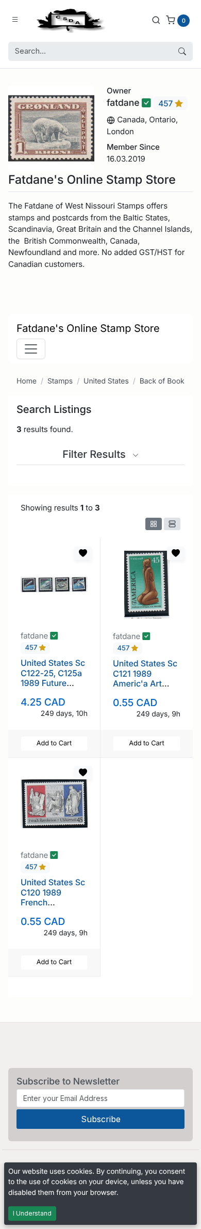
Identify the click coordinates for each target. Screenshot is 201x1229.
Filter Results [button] (95, 454)
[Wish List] (83, 553)
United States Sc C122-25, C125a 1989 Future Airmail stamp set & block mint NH (53, 687)
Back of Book (162, 381)
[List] (172, 524)
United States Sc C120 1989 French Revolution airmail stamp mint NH (53, 907)
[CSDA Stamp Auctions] (68, 20)
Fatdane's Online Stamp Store (88, 328)
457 (166, 103)
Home (26, 381)
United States (106, 381)
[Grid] (153, 524)
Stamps (60, 381)
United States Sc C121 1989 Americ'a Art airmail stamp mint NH (145, 683)
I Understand (32, 1213)
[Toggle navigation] (30, 349)
